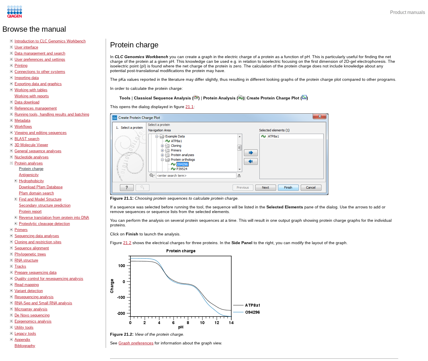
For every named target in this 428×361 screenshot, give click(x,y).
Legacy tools (25, 333)
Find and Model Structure (40, 199)
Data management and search (40, 53)
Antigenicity (29, 175)
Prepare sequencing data (35, 272)
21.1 (189, 106)
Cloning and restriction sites (38, 242)
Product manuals (407, 12)
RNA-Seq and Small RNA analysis (43, 303)
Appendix (22, 339)
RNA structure (26, 260)
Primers (21, 230)
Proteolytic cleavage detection (44, 223)
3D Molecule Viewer (31, 145)
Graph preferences (136, 343)
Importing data (27, 78)
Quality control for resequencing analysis (49, 278)
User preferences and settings (40, 59)
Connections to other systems (40, 71)
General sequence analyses (38, 151)
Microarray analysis (31, 309)
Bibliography (25, 346)
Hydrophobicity (31, 181)
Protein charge (31, 169)
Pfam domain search (36, 193)
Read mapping (27, 285)
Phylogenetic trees (30, 254)
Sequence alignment (32, 248)
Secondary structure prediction (44, 205)
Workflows (23, 126)
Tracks (20, 266)
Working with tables (31, 90)
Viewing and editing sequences (41, 133)
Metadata (22, 120)
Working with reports (32, 96)
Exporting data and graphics (38, 84)
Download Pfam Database (41, 187)
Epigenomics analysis (33, 321)
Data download (27, 102)
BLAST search (27, 139)
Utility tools (24, 327)
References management (36, 108)
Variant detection (29, 291)
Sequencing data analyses (37, 236)
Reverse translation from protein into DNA (54, 217)
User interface (26, 47)
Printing (21, 65)
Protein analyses (29, 163)
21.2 (127, 242)
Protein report (30, 211)
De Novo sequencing (32, 315)
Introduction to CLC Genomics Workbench (50, 41)
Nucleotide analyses (32, 157)
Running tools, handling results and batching (52, 114)
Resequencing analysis (34, 297)
